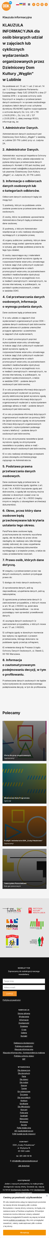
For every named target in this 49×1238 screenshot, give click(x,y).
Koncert (23, 1109)
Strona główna (24, 1013)
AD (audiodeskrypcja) (23, 1131)
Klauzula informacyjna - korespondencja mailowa (24, 1052)
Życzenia (24, 1094)
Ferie (24, 1076)
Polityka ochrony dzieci (24, 1056)
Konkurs (23, 1100)
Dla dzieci (24, 1079)
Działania (24, 1026)
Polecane (24, 1112)
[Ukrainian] (21, 4)
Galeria (24, 1033)
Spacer (24, 1085)
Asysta (24, 1125)
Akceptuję (24, 1232)
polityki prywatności (17, 1220)
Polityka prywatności (12, 1000)
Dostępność (24, 1023)
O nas (23, 1029)
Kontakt (24, 1036)
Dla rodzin (24, 1082)
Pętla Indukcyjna (24, 1128)
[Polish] (17, 4)
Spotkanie (24, 1103)
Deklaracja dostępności (24, 1043)
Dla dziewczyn (24, 1070)
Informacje (24, 1020)
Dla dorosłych (24, 1073)
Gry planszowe (23, 1091)
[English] (24, 4)
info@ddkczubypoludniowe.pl (25, 1161)
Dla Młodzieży (24, 1106)
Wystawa (24, 1122)
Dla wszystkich (23, 1097)
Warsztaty (24, 1119)
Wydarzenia (24, 1016)
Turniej (24, 1088)
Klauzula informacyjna (24, 1049)
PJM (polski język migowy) (24, 1134)
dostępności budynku (20, 1190)
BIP (23, 1059)
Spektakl (24, 1116)
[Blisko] (47, 1195)
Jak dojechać (24, 1166)
